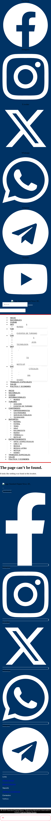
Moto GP (21, 364)
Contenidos (14, 408)
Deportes (13, 419)
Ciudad (13, 322)
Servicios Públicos (23, 415)
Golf (16, 428)
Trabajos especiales (21, 382)
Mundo (20, 327)
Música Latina (20, 448)
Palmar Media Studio (28, 812)
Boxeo (17, 433)
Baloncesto (19, 430)
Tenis (16, 426)
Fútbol (17, 424)
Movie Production (9, 784)
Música (17, 446)
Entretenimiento (17, 439)
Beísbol (17, 422)
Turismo (13, 402)
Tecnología (22, 344)
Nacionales (16, 320)
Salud (13, 384)
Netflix (17, 450)
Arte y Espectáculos (24, 441)
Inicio (13, 318)
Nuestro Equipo (8, 780)
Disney (20, 380)
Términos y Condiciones (11, 792)
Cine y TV (18, 444)
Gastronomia (20, 413)
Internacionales (17, 397)
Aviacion (18, 404)
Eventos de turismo (27, 333)
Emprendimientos (22, 410)
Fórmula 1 (18, 435)
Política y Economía (20, 386)
